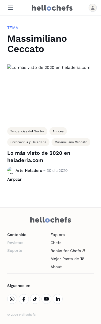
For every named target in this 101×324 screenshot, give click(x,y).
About (56, 266)
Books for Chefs (66, 250)
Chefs (56, 242)
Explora (58, 234)
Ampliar (14, 179)
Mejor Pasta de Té (67, 258)
